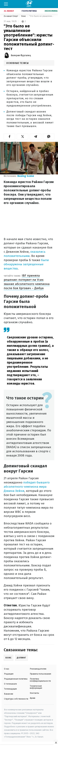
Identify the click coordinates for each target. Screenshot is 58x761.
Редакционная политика (15, 679)
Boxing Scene (25, 176)
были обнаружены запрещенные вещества (26, 264)
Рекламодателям (38, 669)
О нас (6, 669)
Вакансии (8, 694)
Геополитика (29, 11)
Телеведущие (10, 689)
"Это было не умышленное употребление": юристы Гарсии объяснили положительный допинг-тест (41, 16)
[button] (9, 136)
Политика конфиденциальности (40, 680)
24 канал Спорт (11, 16)
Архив (32, 698)
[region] (29, 753)
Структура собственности (16, 699)
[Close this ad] (55, 742)
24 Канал (9, 11)
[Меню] (6, 4)
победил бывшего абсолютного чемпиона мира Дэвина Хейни (27, 487)
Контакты (34, 693)
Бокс (23, 16)
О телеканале (10, 684)
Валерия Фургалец (21, 55)
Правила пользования (40, 674)
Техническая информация (36, 687)
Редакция (8, 674)
